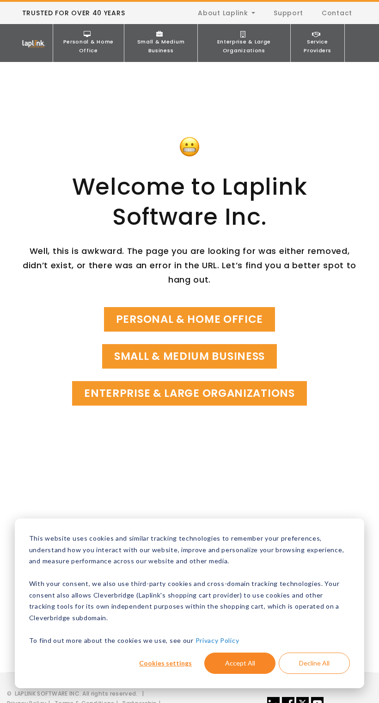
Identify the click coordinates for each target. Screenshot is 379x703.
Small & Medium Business (161, 46)
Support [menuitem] (288, 13)
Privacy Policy (217, 640)
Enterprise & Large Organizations (244, 46)
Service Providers (317, 46)
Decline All (314, 663)
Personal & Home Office (88, 46)
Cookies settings (165, 663)
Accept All (240, 663)
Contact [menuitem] (337, 13)
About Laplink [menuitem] (223, 13)
